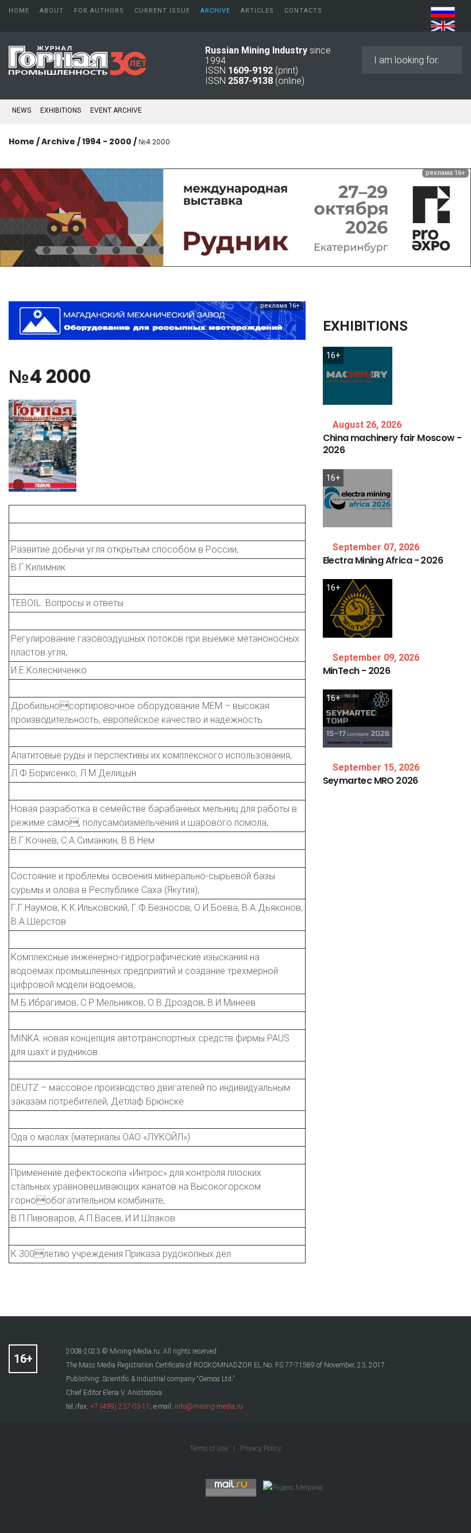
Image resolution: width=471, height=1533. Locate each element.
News (21, 110)
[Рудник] (235, 217)
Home (21, 141)
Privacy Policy (260, 1448)
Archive (58, 141)
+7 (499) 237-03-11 (120, 1406)
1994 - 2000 (107, 141)
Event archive (116, 110)
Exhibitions (60, 110)
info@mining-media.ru (209, 1406)
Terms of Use (210, 1448)
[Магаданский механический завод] (157, 320)
